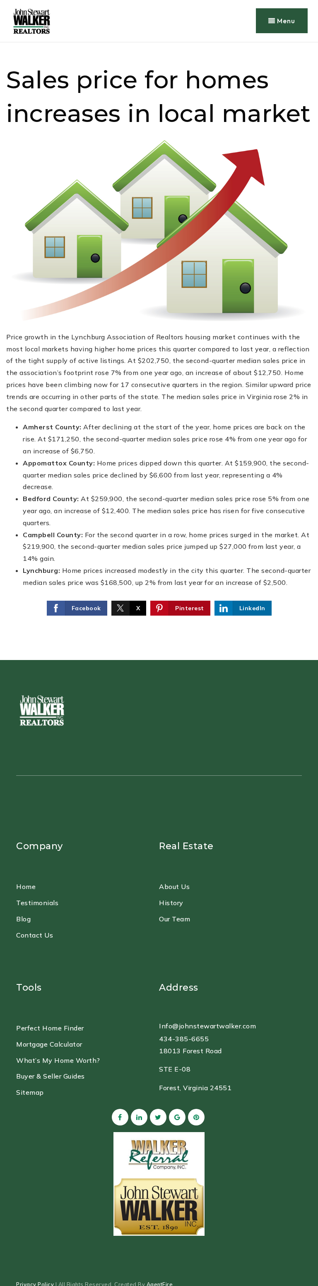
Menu (285, 21)
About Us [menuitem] (174, 886)
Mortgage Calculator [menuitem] (49, 1044)
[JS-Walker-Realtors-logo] (31, 20)
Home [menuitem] (26, 886)
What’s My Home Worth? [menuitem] (58, 1060)
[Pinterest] (195, 1117)
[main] (159, 351)
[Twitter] (156, 1117)
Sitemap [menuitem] (30, 1092)
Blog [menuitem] (23, 919)
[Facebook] (118, 1117)
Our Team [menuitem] (174, 919)
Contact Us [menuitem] (34, 935)
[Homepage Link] (41, 709)
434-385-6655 (184, 1039)
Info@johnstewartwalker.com (207, 1026)
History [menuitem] (171, 903)
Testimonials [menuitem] (37, 903)
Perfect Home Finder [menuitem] (50, 1028)
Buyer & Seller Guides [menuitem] (50, 1076)
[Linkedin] (137, 1117)
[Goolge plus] (176, 1117)
